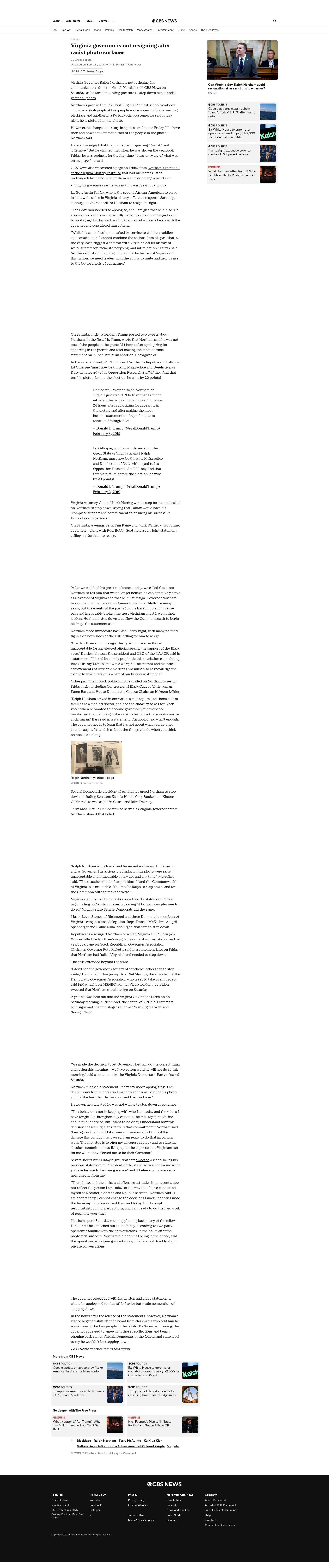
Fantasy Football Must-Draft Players (67, 1515)
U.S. (55, 30)
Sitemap (171, 1520)
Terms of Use (136, 1515)
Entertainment (165, 30)
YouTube (95, 1500)
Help (208, 1515)
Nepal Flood (82, 30)
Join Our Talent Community (221, 1510)
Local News (73, 21)
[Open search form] (274, 20)
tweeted (142, 1160)
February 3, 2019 (106, 432)
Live (90, 21)
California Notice (138, 1505)
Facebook (96, 1505)
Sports (193, 30)
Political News (59, 1500)
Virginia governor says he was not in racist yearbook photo (120, 185)
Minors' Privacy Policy (141, 1520)
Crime (181, 30)
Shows (103, 21)
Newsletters (174, 1500)
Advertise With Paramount (220, 1505)
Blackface (84, 1441)
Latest (57, 21)
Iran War (66, 30)
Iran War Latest (60, 1505)
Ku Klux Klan (153, 1441)
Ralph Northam (105, 1441)
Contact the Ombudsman (220, 1525)
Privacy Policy (136, 1500)
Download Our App (178, 1510)
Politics (109, 30)
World (97, 30)
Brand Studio (174, 1515)
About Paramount (215, 1500)
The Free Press (209, 30)
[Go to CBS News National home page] (164, 21)
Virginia (173, 1446)
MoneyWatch (145, 30)
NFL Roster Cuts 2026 (64, 1510)
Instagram (95, 1510)
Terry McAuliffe (130, 1441)
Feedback (211, 1520)
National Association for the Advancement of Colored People (120, 1446)
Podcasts (172, 1505)
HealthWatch (125, 30)
